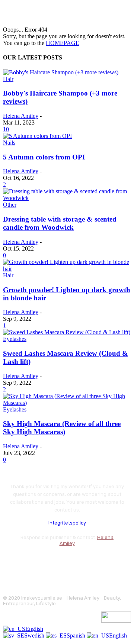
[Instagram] (30, 561)
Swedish (35, 635)
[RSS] (70, 561)
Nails (9, 142)
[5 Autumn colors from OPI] (37, 136)
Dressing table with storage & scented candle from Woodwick (60, 223)
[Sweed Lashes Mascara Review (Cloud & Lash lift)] (66, 332)
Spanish (77, 635)
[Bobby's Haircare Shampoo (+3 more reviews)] (60, 72)
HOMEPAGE (62, 43)
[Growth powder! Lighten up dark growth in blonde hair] (67, 268)
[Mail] (49, 561)
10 (6, 129)
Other (9, 204)
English (34, 629)
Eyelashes (14, 339)
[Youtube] (89, 561)
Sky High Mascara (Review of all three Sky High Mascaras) (62, 428)
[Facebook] (10, 561)
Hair (8, 79)
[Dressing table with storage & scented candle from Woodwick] (67, 198)
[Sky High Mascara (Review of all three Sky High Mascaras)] (67, 403)
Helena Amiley (20, 116)
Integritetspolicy (67, 523)
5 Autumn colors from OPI (44, 157)
